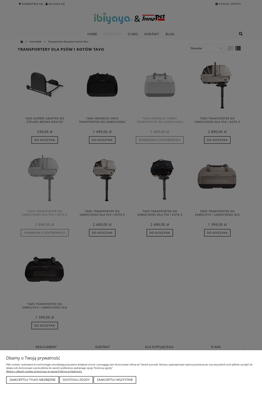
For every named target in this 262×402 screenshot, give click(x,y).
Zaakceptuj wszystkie (115, 379)
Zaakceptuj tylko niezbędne (32, 379)
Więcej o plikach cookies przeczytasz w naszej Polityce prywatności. (44, 371)
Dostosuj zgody (76, 379)
